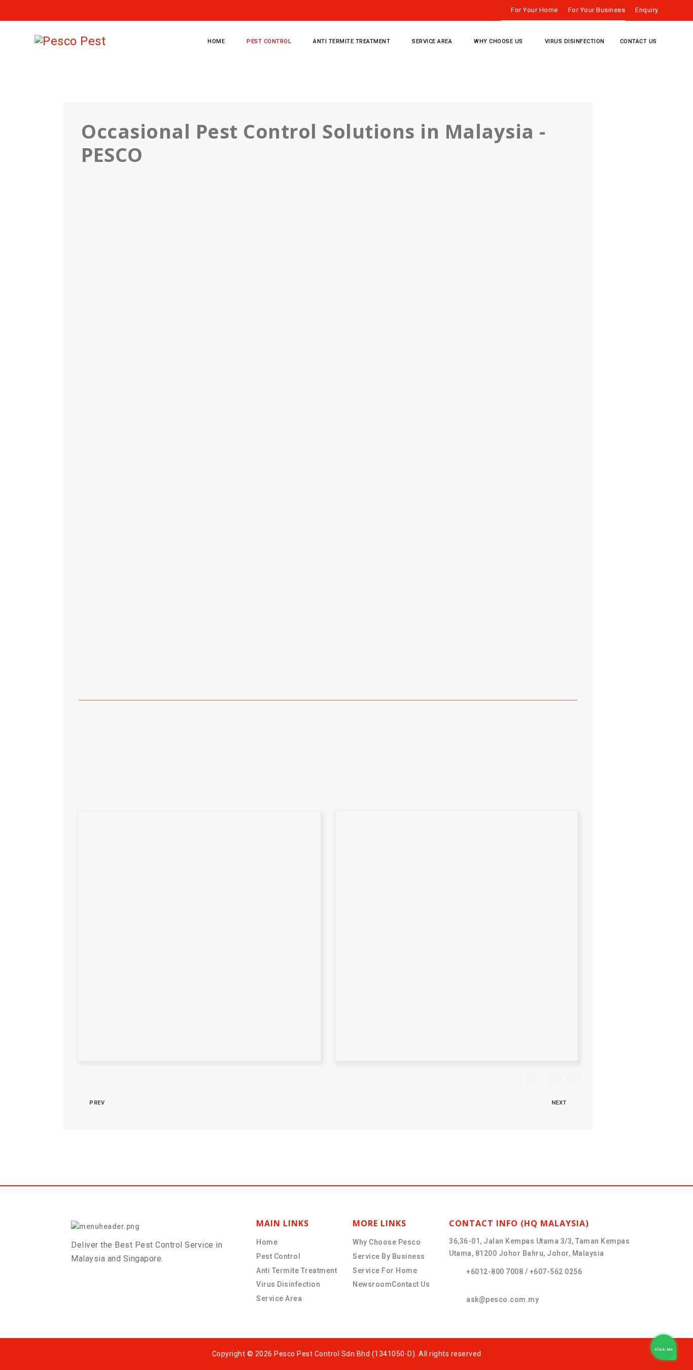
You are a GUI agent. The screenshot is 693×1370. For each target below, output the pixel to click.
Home (216, 41)
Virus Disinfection (575, 41)
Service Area (432, 41)
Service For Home (385, 1270)
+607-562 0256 (556, 1271)
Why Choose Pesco (387, 1242)
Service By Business (389, 1256)
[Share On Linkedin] (573, 1078)
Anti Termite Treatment (351, 41)
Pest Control (269, 41)
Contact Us (638, 41)
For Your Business (597, 10)
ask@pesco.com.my (502, 1299)
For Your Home (534, 10)
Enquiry (647, 10)
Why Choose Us (498, 41)
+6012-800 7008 (494, 1271)
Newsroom (372, 1284)
